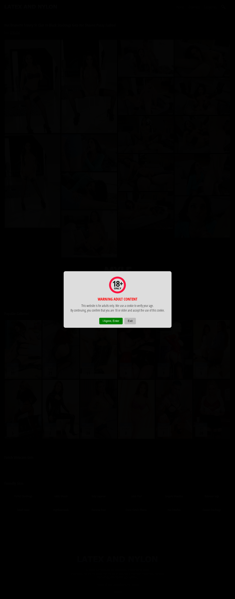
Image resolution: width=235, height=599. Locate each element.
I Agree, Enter (111, 320)
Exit (130, 320)
